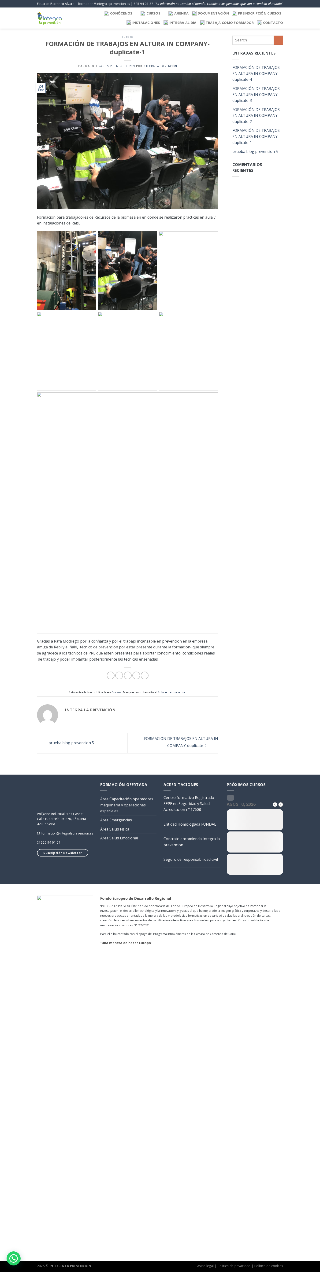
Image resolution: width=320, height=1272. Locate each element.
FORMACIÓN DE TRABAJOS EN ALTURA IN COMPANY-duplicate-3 (256, 94)
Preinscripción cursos (259, 13)
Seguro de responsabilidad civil (191, 859)
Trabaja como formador (230, 22)
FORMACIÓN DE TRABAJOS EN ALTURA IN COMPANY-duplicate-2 (256, 115)
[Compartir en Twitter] (119, 675)
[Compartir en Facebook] (111, 675)
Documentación (213, 13)
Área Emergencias (116, 820)
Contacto (273, 22)
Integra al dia (183, 22)
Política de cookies (268, 1266)
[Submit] (278, 40)
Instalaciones (146, 22)
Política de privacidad (233, 1266)
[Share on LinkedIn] (145, 675)
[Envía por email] (128, 675)
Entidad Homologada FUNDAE (190, 824)
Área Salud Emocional (119, 838)
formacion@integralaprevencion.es (104, 3)
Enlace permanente (171, 692)
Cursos (153, 13)
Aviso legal (205, 1266)
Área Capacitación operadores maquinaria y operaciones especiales (126, 804)
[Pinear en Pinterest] (136, 675)
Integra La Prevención (160, 66)
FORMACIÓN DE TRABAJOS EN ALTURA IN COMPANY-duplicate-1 (256, 136)
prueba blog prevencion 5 (71, 742)
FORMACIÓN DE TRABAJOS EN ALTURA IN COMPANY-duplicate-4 (256, 73)
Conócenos (121, 13)
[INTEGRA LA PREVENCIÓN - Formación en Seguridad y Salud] (49, 18)
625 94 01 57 (143, 3)
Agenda (181, 13)
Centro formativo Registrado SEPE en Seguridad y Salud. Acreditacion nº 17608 (189, 803)
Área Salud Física (114, 829)
